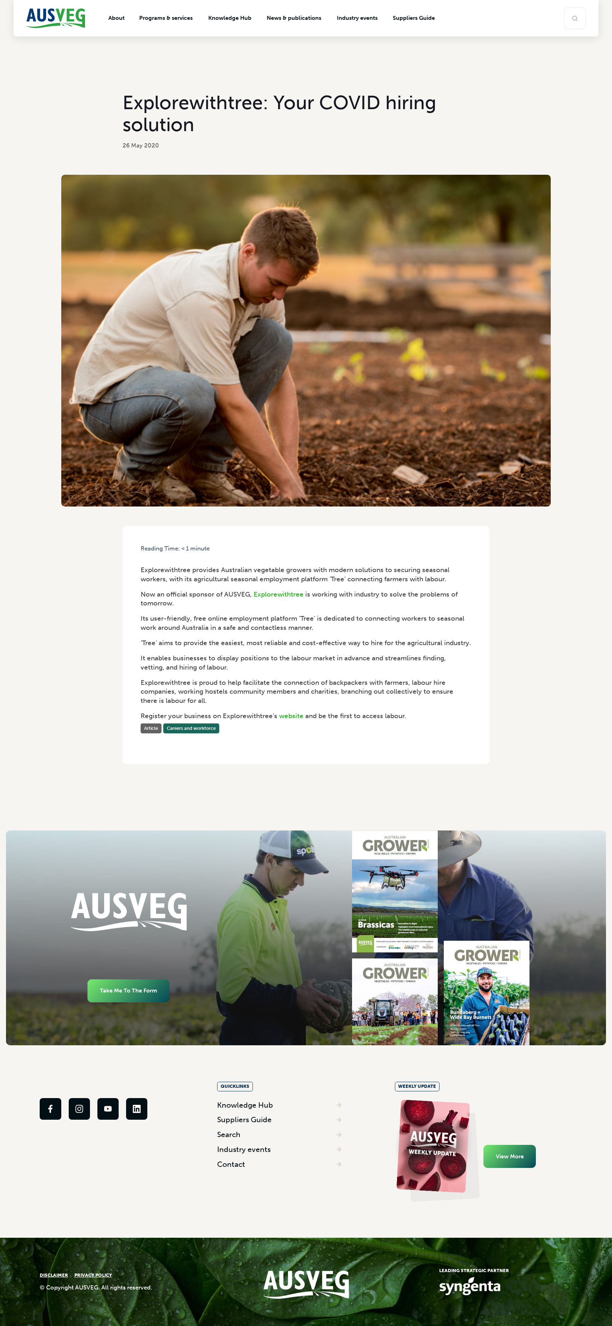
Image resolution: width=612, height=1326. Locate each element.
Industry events (244, 1149)
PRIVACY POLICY (93, 1275)
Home (148, 555)
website (291, 716)
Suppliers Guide (244, 1119)
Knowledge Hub (245, 1105)
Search (228, 1134)
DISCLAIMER (54, 1275)
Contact (231, 1164)
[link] (50, 1108)
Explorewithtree (279, 594)
